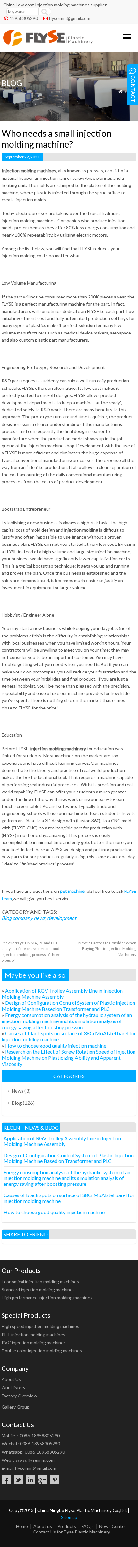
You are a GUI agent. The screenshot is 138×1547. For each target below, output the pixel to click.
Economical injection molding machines (40, 1281)
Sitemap (69, 1517)
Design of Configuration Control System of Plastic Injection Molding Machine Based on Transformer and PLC (68, 1006)
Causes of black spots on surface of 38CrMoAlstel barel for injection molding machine (69, 1198)
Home (22, 1526)
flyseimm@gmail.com (69, 18)
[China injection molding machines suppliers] (48, 44)
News (17, 1091)
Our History (13, 1387)
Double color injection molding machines (42, 1350)
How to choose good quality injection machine (55, 1045)
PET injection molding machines (33, 1334)
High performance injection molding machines (47, 1297)
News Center (112, 1526)
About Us (11, 1379)
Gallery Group (16, 1407)
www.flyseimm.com (35, 1460)
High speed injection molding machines (40, 1326)
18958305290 (24, 18)
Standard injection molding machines (38, 1289)
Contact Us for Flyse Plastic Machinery (71, 1531)
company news (29, 918)
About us (42, 1526)
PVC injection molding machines (34, 1342)
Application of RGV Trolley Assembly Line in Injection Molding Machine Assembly (62, 993)
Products (66, 1526)
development (61, 918)
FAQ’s (88, 1526)
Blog (7, 918)
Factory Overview (19, 1395)
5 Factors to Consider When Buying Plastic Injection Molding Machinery (107, 948)
